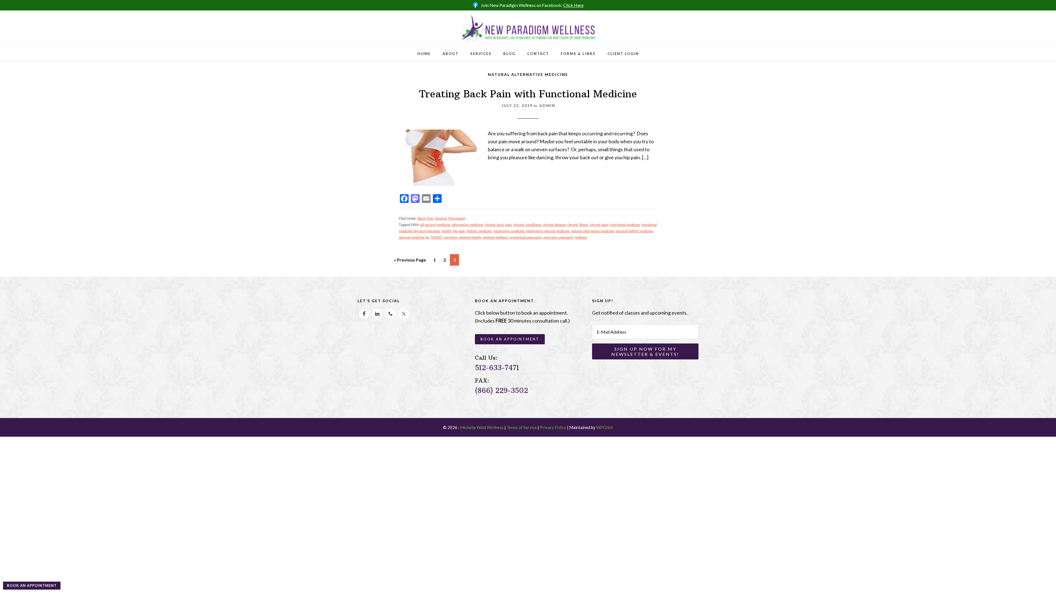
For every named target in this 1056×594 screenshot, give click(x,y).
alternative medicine (467, 224)
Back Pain (425, 218)
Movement (456, 218)
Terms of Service (522, 427)
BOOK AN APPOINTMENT (32, 585)
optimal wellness (495, 237)
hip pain (459, 231)
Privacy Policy (553, 427)
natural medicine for (414, 237)
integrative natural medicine (547, 231)
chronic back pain (498, 224)
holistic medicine (479, 231)
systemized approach (525, 237)
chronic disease (554, 224)
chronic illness (577, 224)
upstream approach (558, 237)
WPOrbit (604, 427)
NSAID (436, 237)
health (446, 231)
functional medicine (625, 224)
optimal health (470, 237)
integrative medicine (508, 231)
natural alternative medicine (592, 231)
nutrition (450, 237)
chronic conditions (527, 224)
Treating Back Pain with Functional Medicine (528, 94)
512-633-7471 (497, 367)
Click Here (573, 5)
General (441, 218)
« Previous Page (410, 261)
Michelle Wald (528, 28)
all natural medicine (435, 224)
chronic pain (599, 224)
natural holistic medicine (634, 231)
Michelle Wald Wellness (482, 427)
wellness (581, 237)
